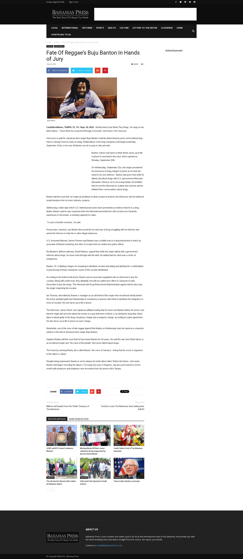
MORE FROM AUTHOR (79, 419)
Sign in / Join (73, 2)
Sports (100, 27)
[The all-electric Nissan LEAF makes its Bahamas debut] (61, 468)
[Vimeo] (185, 2)
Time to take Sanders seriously (127, 481)
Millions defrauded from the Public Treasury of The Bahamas (67, 407)
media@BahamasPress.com (109, 545)
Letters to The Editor (145, 27)
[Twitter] (180, 2)
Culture (124, 27)
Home (180, 27)
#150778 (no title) (61, 34)
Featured (87, 27)
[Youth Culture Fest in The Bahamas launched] (129, 435)
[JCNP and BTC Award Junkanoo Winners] (61, 435)
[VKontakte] (190, 2)
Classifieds (167, 27)
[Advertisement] (145, 14)
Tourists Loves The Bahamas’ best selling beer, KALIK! (122, 407)
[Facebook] (176, 2)
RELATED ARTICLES (57, 419)
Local (54, 27)
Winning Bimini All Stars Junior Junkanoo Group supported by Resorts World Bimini (92, 451)
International (70, 27)
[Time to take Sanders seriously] (129, 468)
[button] (193, 31)
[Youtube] (194, 2)
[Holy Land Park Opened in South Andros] (95, 468)
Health (112, 27)
